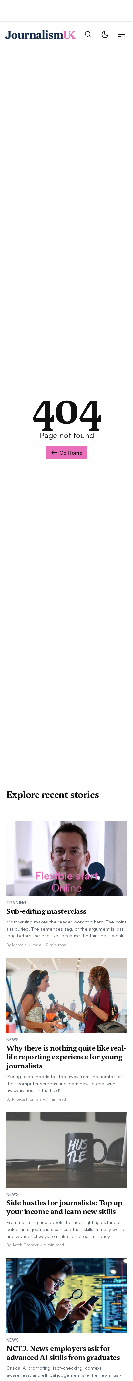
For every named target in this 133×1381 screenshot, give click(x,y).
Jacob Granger (25, 1244)
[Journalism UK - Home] (40, 34)
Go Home (70, 452)
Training (16, 902)
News (12, 1039)
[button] (88, 34)
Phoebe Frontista (27, 1099)
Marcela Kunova (26, 944)
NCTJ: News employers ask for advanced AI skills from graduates (63, 1352)
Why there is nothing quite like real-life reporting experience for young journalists (66, 1057)
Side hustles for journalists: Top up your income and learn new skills (64, 1207)
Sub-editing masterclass (46, 911)
